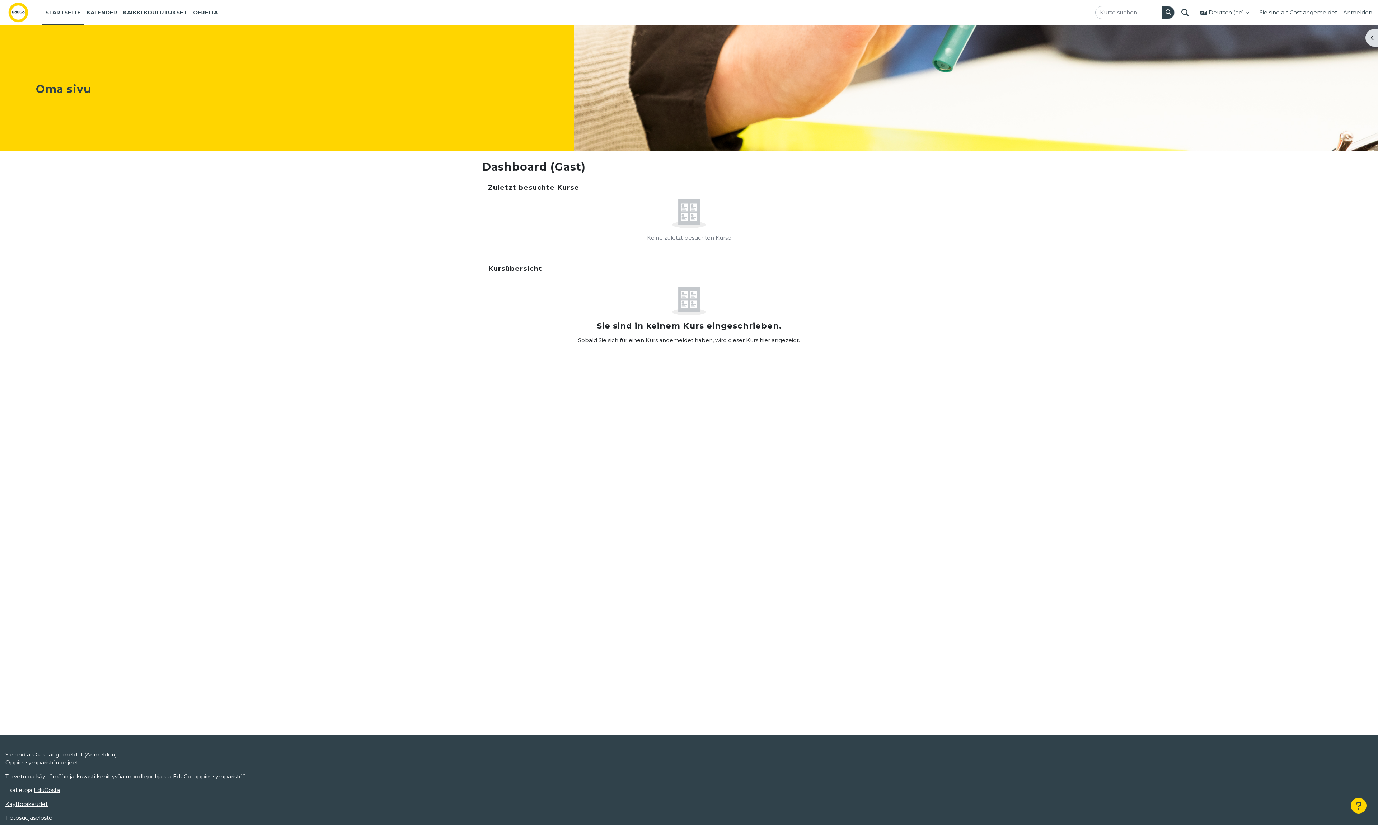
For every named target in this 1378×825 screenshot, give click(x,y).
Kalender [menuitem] (101, 12)
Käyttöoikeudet (26, 804)
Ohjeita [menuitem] (205, 12)
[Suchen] (1168, 12)
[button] (1184, 12)
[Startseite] (24, 12)
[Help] (1359, 806)
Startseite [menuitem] (63, 12)
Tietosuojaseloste (28, 817)
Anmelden (1357, 12)
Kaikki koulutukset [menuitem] (155, 12)
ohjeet (69, 762)
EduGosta (47, 790)
